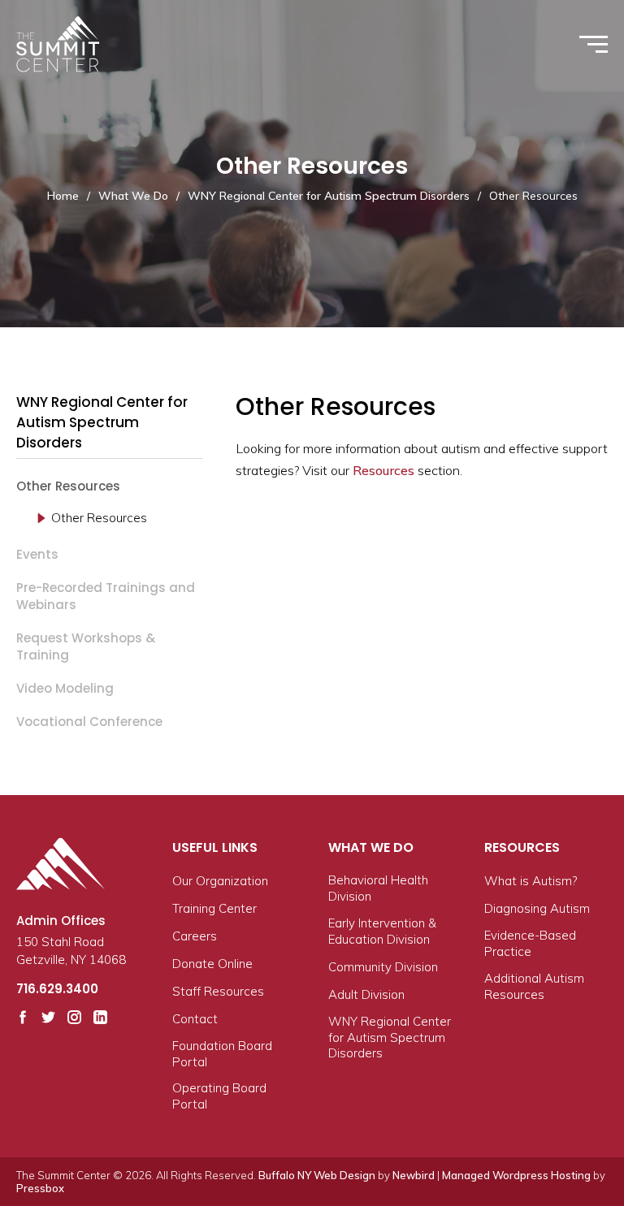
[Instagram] (74, 1017)
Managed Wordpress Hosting (516, 1175)
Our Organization (220, 880)
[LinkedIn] (100, 1017)
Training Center (214, 908)
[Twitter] (48, 1017)
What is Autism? (530, 880)
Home (63, 195)
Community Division (383, 967)
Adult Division (366, 994)
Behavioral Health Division (378, 888)
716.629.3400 (57, 988)
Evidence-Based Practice (530, 943)
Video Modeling (65, 688)
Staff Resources (218, 991)
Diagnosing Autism (537, 908)
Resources (383, 470)
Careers (194, 936)
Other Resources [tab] (99, 517)
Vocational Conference (89, 721)
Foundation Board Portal (222, 1054)
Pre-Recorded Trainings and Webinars (105, 596)
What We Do (133, 195)
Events (37, 554)
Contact (195, 1019)
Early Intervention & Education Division (382, 931)
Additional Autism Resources (534, 986)
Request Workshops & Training (85, 646)
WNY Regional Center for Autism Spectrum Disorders (329, 195)
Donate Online (212, 963)
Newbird (413, 1175)
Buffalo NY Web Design (316, 1175)
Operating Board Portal (219, 1096)
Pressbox (40, 1188)
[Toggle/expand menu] (593, 44)
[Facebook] (22, 1017)
